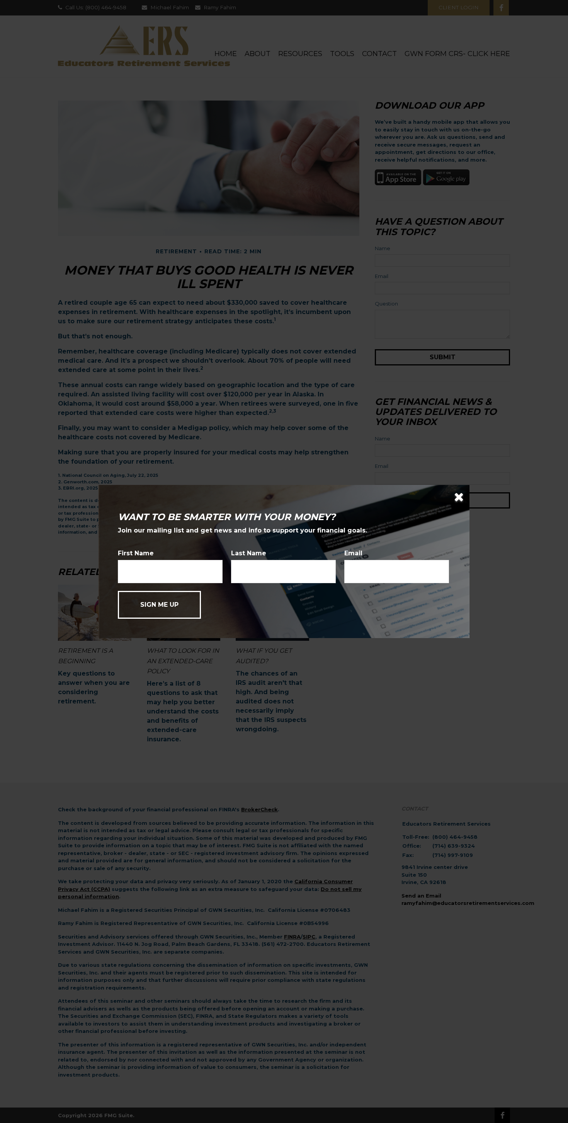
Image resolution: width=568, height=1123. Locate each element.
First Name (136, 553)
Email (353, 553)
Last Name (248, 553)
